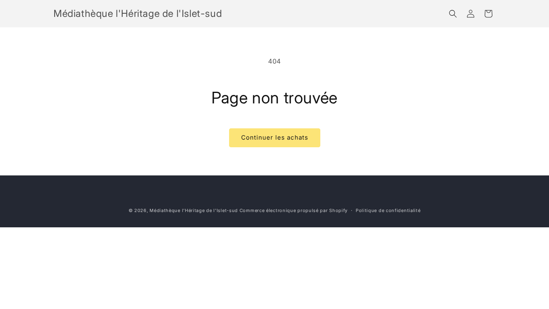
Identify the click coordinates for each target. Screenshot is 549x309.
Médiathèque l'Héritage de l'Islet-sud (194, 210)
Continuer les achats (274, 137)
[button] (453, 14)
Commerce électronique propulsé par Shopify (294, 210)
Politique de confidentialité (388, 210)
